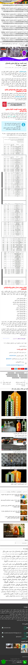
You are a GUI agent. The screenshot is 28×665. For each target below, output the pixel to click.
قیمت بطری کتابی (16, 377)
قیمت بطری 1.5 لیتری (20, 372)
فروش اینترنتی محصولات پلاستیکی (21, 570)
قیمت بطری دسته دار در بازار (12, 376)
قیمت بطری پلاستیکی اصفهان (12, 374)
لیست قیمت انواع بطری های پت (20, 452)
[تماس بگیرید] (25, 662)
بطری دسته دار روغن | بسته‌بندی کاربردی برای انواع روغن (10, 500)
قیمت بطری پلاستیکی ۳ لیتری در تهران (19, 484)
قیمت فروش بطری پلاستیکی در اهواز (7, 382)
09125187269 (12, 356)
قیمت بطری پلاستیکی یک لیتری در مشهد (18, 468)
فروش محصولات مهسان (17, 587)
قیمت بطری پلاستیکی (23, 374)
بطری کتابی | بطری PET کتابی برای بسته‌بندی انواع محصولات (10, 506)
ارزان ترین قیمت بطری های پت (20, 433)
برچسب (8, 492)
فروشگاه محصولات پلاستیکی (8, 592)
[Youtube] (12, 659)
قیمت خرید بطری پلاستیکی (21, 417)
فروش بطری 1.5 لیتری (10, 570)
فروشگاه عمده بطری (19, 591)
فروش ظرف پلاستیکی (18, 579)
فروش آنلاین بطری (9, 568)
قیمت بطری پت (11, 372)
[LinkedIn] (13, 659)
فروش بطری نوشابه (9, 572)
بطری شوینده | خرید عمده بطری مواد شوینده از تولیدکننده (10, 495)
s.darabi (23, 67)
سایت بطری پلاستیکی (18, 568)
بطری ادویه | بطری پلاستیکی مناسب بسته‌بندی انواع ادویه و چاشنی (12, 517)
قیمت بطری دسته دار (23, 376)
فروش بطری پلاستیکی (17, 576)
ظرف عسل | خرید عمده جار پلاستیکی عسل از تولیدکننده (10, 511)
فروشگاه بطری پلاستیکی (15, 590)
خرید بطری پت (12, 561)
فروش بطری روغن (17, 572)
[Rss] (19, 659)
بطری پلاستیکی (22, 43)
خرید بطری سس (19, 561)
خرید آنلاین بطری (16, 559)
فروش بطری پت (8, 574)
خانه (27, 43)
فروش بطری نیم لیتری (20, 574)
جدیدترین (25, 492)
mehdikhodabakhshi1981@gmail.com (15, 365)
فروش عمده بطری (13, 584)
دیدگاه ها (13, 492)
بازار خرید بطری (10, 551)
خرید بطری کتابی (10, 564)
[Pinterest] (15, 659)
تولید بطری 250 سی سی (7, 554)
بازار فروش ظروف (15, 554)
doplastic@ (9, 359)
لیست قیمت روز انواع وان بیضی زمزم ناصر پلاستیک (20, 383)
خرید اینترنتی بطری (8, 558)
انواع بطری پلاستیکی (21, 551)
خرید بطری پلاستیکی (15, 562)
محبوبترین (19, 492)
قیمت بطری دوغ (24, 377)
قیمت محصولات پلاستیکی (21, 596)
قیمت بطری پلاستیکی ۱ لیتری (21, 435)
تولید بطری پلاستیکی (20, 96)
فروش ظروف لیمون (17, 582)
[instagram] (11, 659)
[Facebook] (17, 659)
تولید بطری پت (23, 556)
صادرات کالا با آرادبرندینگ (14, 663)
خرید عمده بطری (15, 566)
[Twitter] (16, 659)
